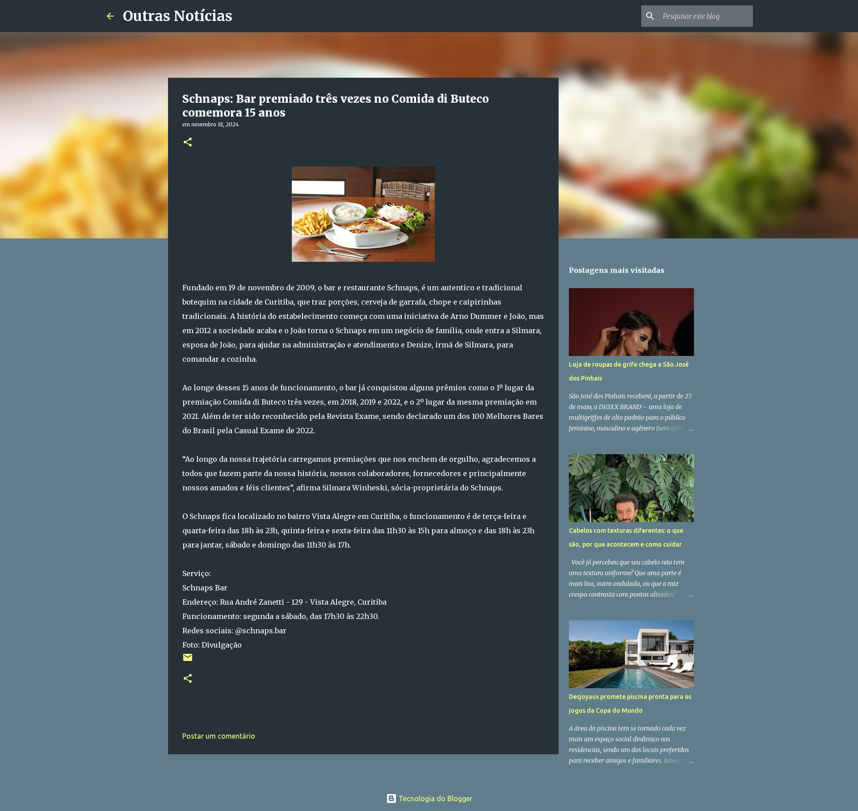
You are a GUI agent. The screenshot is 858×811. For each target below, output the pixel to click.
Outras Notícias (177, 16)
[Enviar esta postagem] (187, 661)
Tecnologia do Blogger (434, 798)
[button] (187, 143)
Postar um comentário (218, 736)
